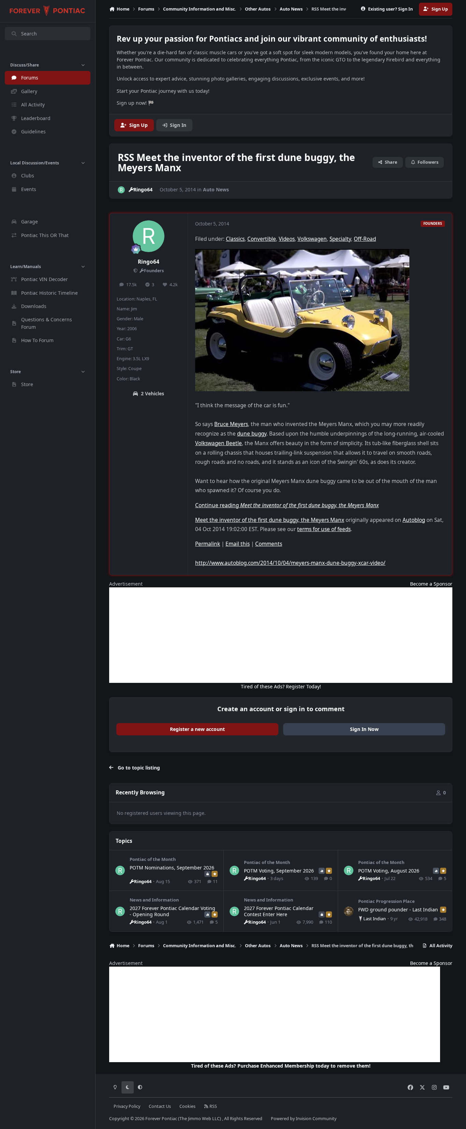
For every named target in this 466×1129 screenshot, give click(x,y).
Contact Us (160, 1106)
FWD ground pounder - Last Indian (398, 909)
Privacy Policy (127, 1106)
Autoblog (414, 520)
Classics (235, 239)
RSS (212, 1106)
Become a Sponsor (431, 584)
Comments (268, 543)
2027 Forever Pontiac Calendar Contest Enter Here (279, 911)
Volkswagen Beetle (218, 443)
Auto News (216, 189)
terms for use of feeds (324, 529)
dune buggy (251, 433)
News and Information (154, 900)
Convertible (261, 239)
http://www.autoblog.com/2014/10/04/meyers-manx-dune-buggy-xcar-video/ (290, 563)
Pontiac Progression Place (386, 901)
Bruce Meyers (231, 424)
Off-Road (365, 239)
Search (29, 33)
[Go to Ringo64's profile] (121, 189)
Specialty (340, 239)
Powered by (303, 1118)
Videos (287, 239)
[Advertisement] (280, 635)
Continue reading (287, 505)
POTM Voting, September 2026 (279, 870)
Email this (237, 543)
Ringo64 (148, 261)
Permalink (207, 543)
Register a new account (197, 729)
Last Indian (374, 918)
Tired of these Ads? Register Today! (281, 686)
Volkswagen (312, 239)
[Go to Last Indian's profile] (348, 911)
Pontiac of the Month (153, 859)
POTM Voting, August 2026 (388, 870)
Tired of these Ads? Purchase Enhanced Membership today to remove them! (280, 1065)
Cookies (187, 1106)
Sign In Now (364, 729)
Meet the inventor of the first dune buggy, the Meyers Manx (269, 520)
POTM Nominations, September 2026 (172, 867)
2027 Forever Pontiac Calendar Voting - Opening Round (172, 911)
